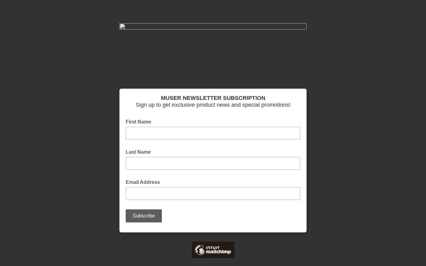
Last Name (140, 151)
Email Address (145, 181)
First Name (140, 121)
